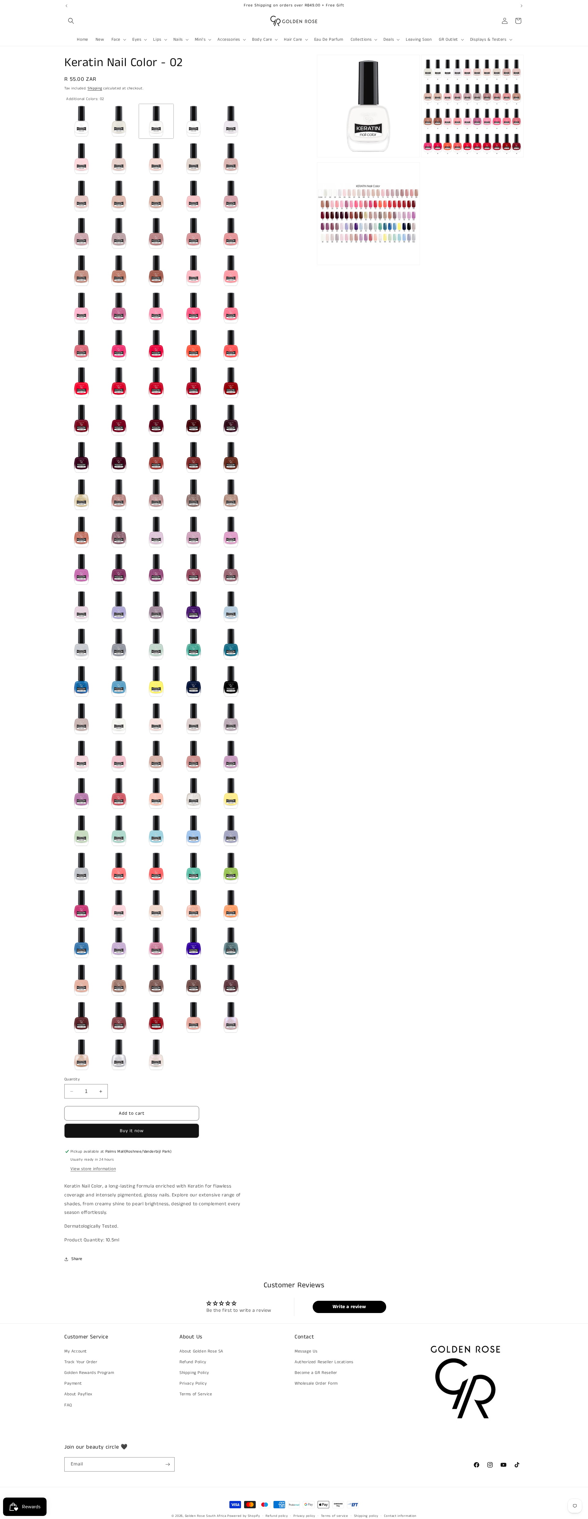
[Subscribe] (167, 1464)
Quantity (72, 1079)
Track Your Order (80, 1362)
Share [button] (76, 1259)
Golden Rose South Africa (205, 1515)
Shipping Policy (194, 1373)
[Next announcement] (521, 6)
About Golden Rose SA (201, 1351)
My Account (75, 1351)
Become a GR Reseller (316, 1373)
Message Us (306, 1351)
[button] (71, 21)
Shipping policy (366, 1515)
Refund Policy (192, 1362)
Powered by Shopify (243, 1515)
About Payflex (78, 1394)
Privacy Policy (193, 1383)
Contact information (400, 1515)
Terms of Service (195, 1394)
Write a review (349, 1306)
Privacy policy (304, 1515)
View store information (93, 1169)
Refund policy (277, 1515)
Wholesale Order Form (316, 1383)
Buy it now (132, 1131)
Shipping (95, 88)
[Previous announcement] (66, 6)
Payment (73, 1383)
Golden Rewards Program (89, 1373)
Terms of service (334, 1515)
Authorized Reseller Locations (324, 1362)
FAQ (68, 1405)
